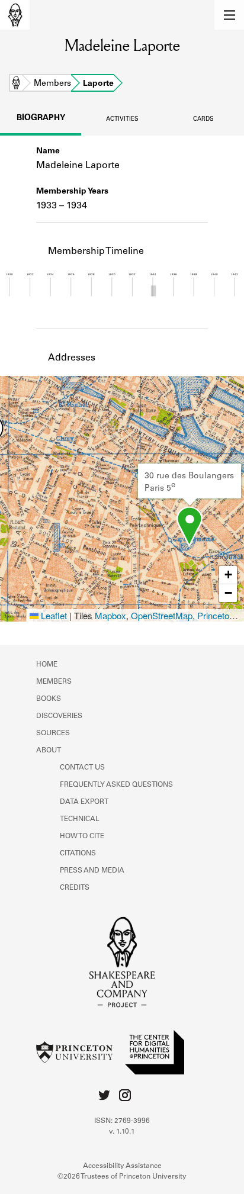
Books (48, 699)
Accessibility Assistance (122, 1166)
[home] (15, 15)
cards (203, 120)
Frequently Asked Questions (116, 785)
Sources (53, 733)
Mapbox (110, 615)
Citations (78, 853)
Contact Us (82, 767)
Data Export (84, 802)
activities (122, 120)
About (48, 750)
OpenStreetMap (161, 615)
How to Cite (82, 836)
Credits (74, 888)
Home (16, 84)
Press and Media (92, 870)
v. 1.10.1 (122, 1131)
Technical (79, 819)
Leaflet (52, 615)
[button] (229, 15)
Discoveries (59, 716)
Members (52, 84)
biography (41, 118)
